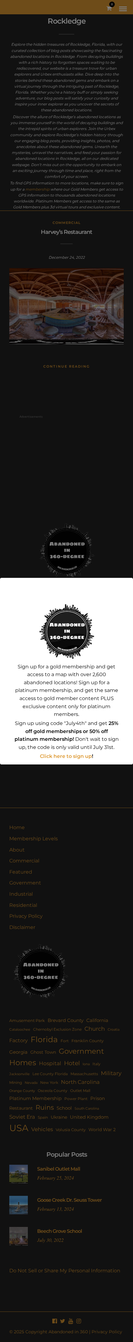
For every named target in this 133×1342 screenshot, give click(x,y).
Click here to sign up (66, 756)
